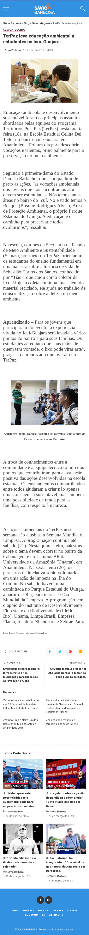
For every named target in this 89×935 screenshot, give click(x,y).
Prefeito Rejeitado (18, 846)
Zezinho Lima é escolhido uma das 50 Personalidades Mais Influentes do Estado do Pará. (21, 704)
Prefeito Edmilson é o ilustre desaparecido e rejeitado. (19, 862)
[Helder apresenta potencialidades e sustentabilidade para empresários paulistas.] (23, 774)
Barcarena (55, 846)
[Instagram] (48, 900)
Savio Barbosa (13, 50)
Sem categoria (14, 30)
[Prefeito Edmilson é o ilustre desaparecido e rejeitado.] (23, 839)
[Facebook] (50, 651)
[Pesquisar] (82, 8)
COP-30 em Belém (16, 782)
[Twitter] (60, 651)
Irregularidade (58, 782)
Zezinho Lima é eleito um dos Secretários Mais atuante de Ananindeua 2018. (20, 723)
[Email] (81, 651)
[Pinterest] (70, 651)
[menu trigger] (8, 8)
